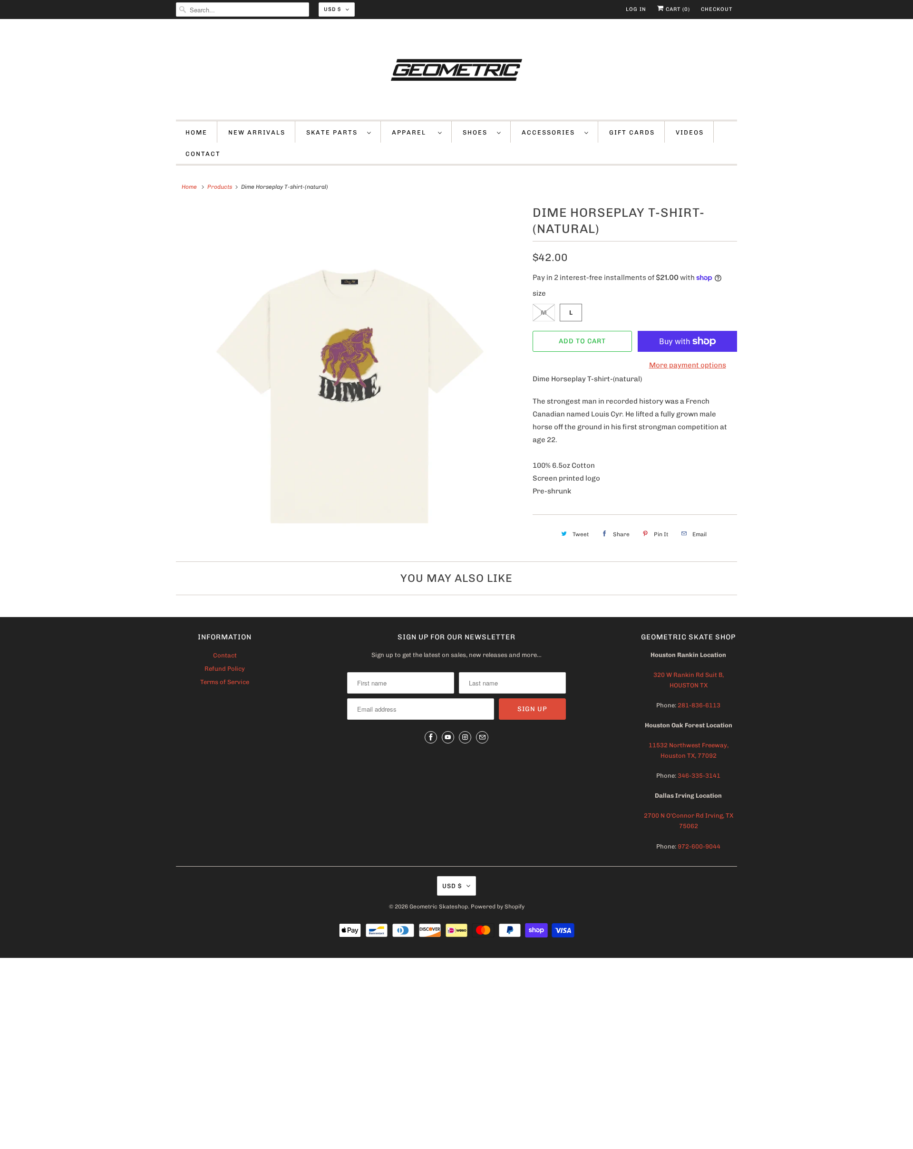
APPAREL (412, 132)
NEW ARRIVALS (256, 132)
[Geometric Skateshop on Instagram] (465, 737)
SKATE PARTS (334, 132)
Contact (225, 655)
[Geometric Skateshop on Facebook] (431, 737)
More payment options (687, 365)
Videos (690, 132)
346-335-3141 (699, 775)
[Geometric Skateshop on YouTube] (448, 737)
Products (219, 186)
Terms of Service (224, 682)
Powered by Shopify (497, 906)
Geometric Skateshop (438, 906)
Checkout (716, 9)
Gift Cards (632, 132)
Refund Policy (224, 668)
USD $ (332, 9)
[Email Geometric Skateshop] (482, 737)
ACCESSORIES (551, 132)
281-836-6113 (698, 705)
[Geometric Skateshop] (456, 71)
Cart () (677, 9)
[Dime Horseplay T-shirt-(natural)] (349, 376)
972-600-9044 (699, 846)
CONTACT (203, 153)
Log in (636, 9)
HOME (196, 132)
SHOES (477, 132)
